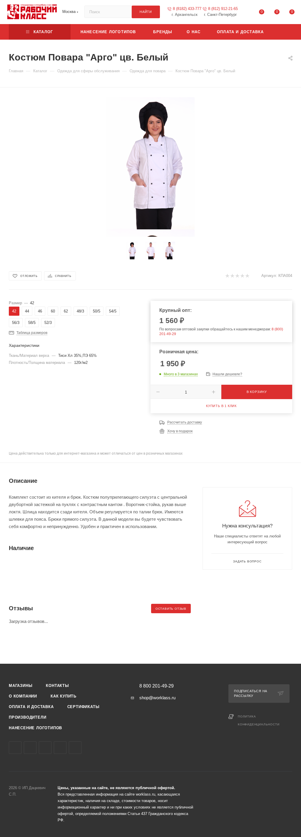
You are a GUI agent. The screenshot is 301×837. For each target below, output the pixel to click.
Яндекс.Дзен (75, 747)
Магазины (20, 685)
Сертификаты (83, 707)
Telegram (30, 747)
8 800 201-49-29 (156, 686)
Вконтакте (15, 747)
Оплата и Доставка (31, 707)
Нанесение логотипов (35, 728)
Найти (146, 12)
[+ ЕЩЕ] (282, 32)
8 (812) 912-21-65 (223, 8)
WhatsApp (60, 747)
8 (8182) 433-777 (187, 8)
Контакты (57, 685)
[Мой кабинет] (246, 13)
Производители (27, 717)
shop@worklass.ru (157, 697)
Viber (45, 747)
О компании (23, 696)
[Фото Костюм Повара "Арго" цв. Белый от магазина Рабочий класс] (150, 163)
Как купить (63, 696)
